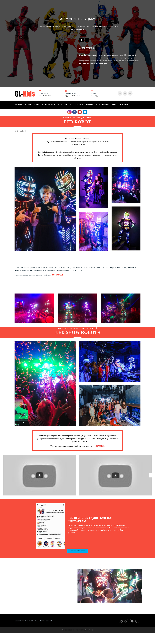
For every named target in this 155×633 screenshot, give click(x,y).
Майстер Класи (64, 104)
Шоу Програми (48, 104)
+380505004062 (99, 446)
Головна (18, 104)
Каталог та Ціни (32, 104)
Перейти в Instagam (77, 551)
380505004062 (57, 275)
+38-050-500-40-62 (77, 145)
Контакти (124, 104)
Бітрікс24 (88, 630)
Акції (114, 104)
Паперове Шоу (102, 104)
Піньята (89, 104)
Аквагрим (79, 104)
